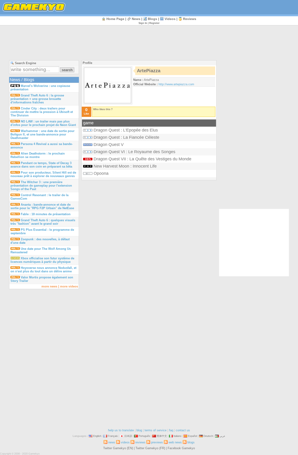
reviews (189, 19)
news (136, 19)
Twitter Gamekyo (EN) (118, 448)
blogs (152, 19)
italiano (177, 436)
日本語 (128, 436)
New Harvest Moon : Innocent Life (125, 166)
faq (171, 430)
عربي (222, 436)
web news (175, 442)
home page (115, 19)
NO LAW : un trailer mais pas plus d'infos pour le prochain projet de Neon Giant (43, 123)
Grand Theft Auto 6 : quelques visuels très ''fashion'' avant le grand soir (42, 221)
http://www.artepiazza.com (176, 84)
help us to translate (121, 430)
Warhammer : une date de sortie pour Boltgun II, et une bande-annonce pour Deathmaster (42, 134)
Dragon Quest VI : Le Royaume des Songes (134, 151)
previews (157, 442)
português (144, 436)
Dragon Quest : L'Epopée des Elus (126, 130)
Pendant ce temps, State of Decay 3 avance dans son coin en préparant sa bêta (41, 164)
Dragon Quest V (109, 144)
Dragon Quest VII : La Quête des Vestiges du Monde (142, 159)
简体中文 (162, 436)
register (154, 23)
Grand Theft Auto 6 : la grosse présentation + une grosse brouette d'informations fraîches (37, 99)
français (113, 436)
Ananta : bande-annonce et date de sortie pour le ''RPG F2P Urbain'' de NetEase (42, 206)
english (97, 436)
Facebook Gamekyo (181, 448)
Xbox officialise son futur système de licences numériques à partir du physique (42, 260)
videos (170, 19)
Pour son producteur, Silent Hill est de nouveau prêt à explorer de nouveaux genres (43, 174)
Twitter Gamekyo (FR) (150, 448)
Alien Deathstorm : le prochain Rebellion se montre (37, 155)
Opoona (101, 173)
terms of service (155, 430)
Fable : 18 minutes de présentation (46, 214)
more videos (69, 286)
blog (139, 430)
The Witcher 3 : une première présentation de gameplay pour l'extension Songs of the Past (41, 185)
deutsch (208, 436)
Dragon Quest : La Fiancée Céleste (126, 137)
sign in (143, 23)
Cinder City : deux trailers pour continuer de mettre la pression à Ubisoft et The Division (41, 112)
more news (49, 286)
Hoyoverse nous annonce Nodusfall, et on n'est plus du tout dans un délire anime (43, 269)
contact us (183, 430)
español (192, 436)
